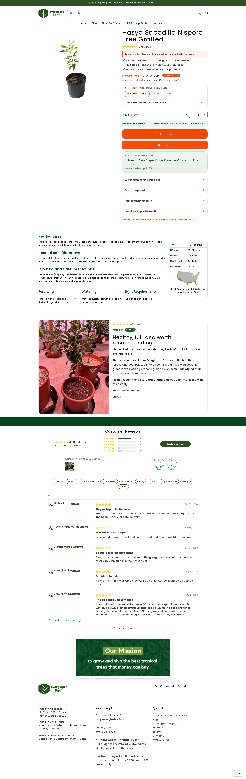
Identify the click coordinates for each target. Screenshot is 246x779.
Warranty (158, 727)
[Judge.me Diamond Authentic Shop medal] (158, 463)
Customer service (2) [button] (92, 481)
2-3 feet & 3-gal (137, 93)
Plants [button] (153, 481)
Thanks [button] (123, 486)
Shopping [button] (187, 481)
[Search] (178, 13)
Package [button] (141, 481)
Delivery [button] (112, 481)
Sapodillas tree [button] (169, 481)
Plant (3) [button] (72, 481)
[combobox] (124, 13)
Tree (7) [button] (58, 481)
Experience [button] (126, 481)
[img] (103, 504)
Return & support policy (182, 219)
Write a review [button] (175, 444)
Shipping (126, 219)
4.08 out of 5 (77, 442)
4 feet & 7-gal (163, 94)
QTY (185, 114)
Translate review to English (67, 620)
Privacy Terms (161, 740)
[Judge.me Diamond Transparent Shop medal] (171, 463)
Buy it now (165, 145)
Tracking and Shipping (166, 723)
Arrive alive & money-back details (150, 219)
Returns (157, 731)
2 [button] (119, 628)
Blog (155, 719)
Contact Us (159, 735)
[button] (112, 23)
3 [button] (123, 628)
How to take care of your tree (170, 715)
